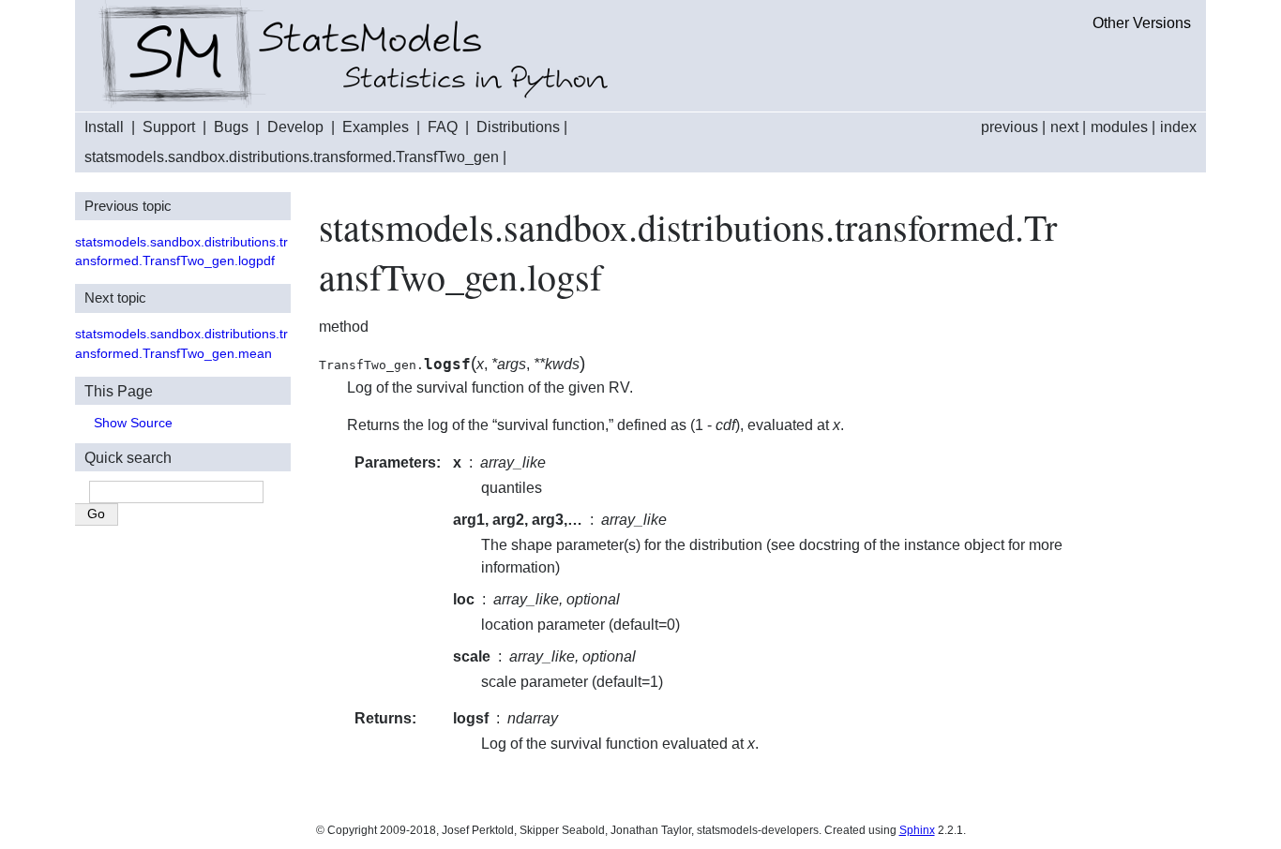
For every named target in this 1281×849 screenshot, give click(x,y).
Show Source (133, 423)
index (1178, 127)
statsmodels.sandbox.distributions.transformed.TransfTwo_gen (291, 157)
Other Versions (1142, 23)
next (1064, 127)
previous (1009, 127)
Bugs (231, 127)
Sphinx (917, 830)
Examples (375, 127)
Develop (295, 127)
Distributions (518, 127)
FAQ (443, 127)
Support (169, 127)
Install (104, 127)
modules (1119, 127)
